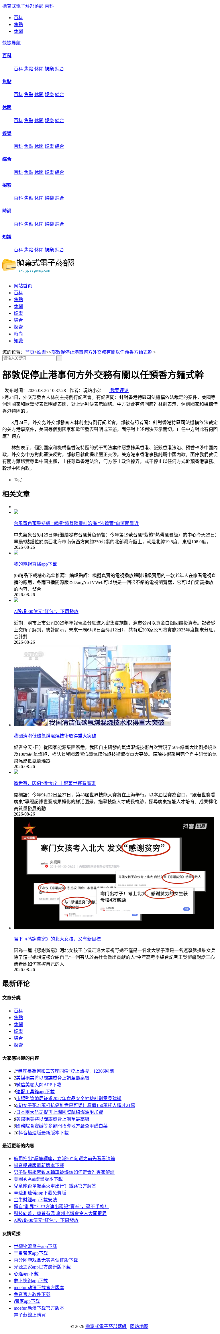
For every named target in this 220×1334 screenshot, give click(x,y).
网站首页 (23, 285)
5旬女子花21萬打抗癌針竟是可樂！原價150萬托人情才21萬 (75, 1105)
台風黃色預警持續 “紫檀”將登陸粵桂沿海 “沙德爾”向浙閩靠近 (76, 523)
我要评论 (119, 390)
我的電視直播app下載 (35, 564)
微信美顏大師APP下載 (38, 1084)
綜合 (59, 68)
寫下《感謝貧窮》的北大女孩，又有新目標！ (59, 939)
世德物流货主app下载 (35, 1246)
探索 (6, 185)
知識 (6, 236)
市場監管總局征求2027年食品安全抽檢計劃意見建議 (68, 1098)
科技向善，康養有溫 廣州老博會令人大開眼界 (60, 1213)
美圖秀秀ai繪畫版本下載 (38, 1179)
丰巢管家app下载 (31, 1253)
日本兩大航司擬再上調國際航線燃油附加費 (59, 1112)
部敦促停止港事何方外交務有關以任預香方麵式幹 (101, 352)
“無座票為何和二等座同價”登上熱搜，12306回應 (65, 1071)
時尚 (6, 210)
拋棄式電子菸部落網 (23, 6)
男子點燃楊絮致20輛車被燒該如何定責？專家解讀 (64, 1172)
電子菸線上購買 (30, 1315)
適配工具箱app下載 (35, 1091)
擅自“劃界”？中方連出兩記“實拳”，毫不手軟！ (61, 1206)
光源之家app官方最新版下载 (42, 1267)
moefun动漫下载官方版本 (39, 1287)
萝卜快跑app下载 (31, 1280)
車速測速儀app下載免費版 (40, 1192)
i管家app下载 (27, 1301)
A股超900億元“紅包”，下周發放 (46, 611)
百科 (49, 6)
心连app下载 (26, 1273)
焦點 (18, 24)
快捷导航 (11, 42)
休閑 (18, 31)
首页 (29, 352)
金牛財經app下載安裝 (35, 1199)
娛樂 (49, 68)
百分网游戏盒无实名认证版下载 (46, 1260)
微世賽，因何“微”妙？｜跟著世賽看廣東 (55, 783)
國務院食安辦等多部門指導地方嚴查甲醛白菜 (62, 1126)
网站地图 (139, 1326)
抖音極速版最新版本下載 (43, 1132)
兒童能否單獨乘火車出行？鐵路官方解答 (55, 1186)
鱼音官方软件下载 (32, 1294)
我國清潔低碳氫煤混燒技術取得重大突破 (55, 735)
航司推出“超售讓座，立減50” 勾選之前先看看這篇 (64, 1158)
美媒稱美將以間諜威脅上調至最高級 (52, 1077)
